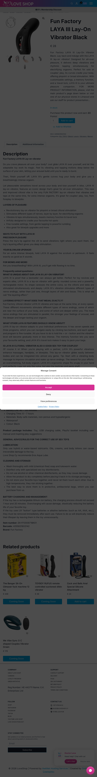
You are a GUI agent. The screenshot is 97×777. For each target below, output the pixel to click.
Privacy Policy (54, 406)
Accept (48, 387)
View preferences (48, 401)
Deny (48, 394)
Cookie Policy (43, 406)
